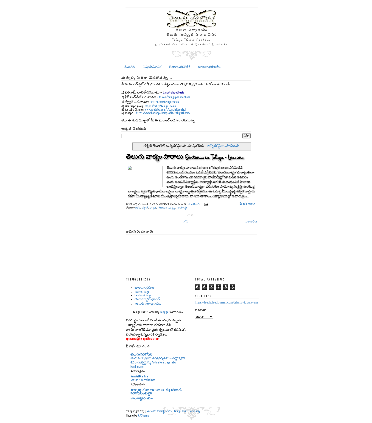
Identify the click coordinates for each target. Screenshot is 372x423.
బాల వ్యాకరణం (145, 287)
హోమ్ (185, 221)
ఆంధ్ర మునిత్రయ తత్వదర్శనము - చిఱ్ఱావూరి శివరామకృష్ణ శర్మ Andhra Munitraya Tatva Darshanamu (157, 362)
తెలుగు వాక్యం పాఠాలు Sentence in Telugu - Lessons (185, 157)
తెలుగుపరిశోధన (179, 67)
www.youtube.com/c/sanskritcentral (165, 109)
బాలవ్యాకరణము (209, 67)
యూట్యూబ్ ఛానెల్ (147, 299)
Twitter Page (142, 292)
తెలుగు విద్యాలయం (148, 304)
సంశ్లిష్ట (172, 208)
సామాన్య (182, 208)
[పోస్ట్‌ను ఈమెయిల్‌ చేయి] (205, 204)
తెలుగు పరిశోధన (141, 354)
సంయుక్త (162, 208)
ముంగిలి (129, 67)
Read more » (247, 203)
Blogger (164, 312)
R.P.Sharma (143, 415)
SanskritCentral (139, 376)
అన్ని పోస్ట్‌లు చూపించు (223, 146)
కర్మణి (145, 208)
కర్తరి (137, 208)
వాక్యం (152, 208)
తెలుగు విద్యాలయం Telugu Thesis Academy (173, 411)
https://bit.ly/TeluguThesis (160, 106)
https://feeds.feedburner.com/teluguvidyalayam (226, 302)
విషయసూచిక (152, 67)
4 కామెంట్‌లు (195, 204)
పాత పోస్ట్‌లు (251, 221)
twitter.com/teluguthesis (164, 102)
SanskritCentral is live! (142, 380)
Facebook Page (143, 295)
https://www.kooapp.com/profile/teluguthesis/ (163, 113)
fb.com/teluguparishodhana (174, 97)
